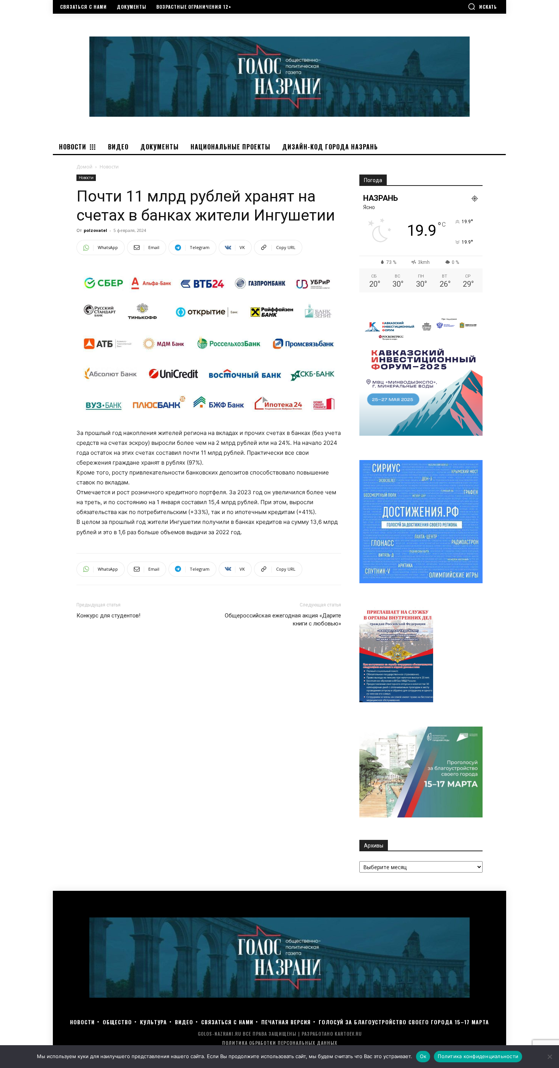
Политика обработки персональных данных (279, 1042)
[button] (482, 6)
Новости (86, 177)
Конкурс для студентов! (108, 615)
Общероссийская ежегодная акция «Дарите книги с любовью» (283, 619)
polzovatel (95, 230)
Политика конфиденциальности (478, 1056)
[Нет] (549, 1056)
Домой (84, 166)
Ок (423, 1056)
